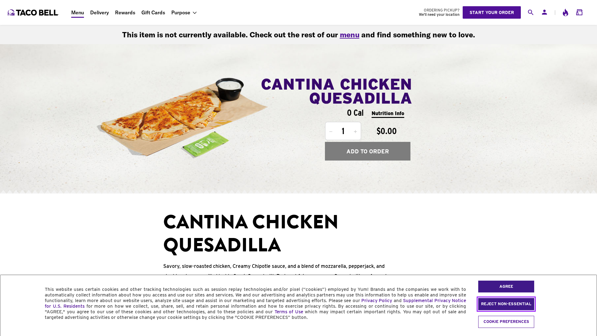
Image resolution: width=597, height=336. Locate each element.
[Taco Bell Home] (34, 12)
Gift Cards (153, 12)
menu (349, 34)
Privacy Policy (376, 300)
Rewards (125, 12)
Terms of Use (289, 312)
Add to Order (367, 151)
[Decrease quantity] (331, 131)
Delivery (99, 12)
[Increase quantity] (355, 131)
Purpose (180, 12)
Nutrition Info (388, 113)
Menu (77, 12)
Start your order (492, 12)
